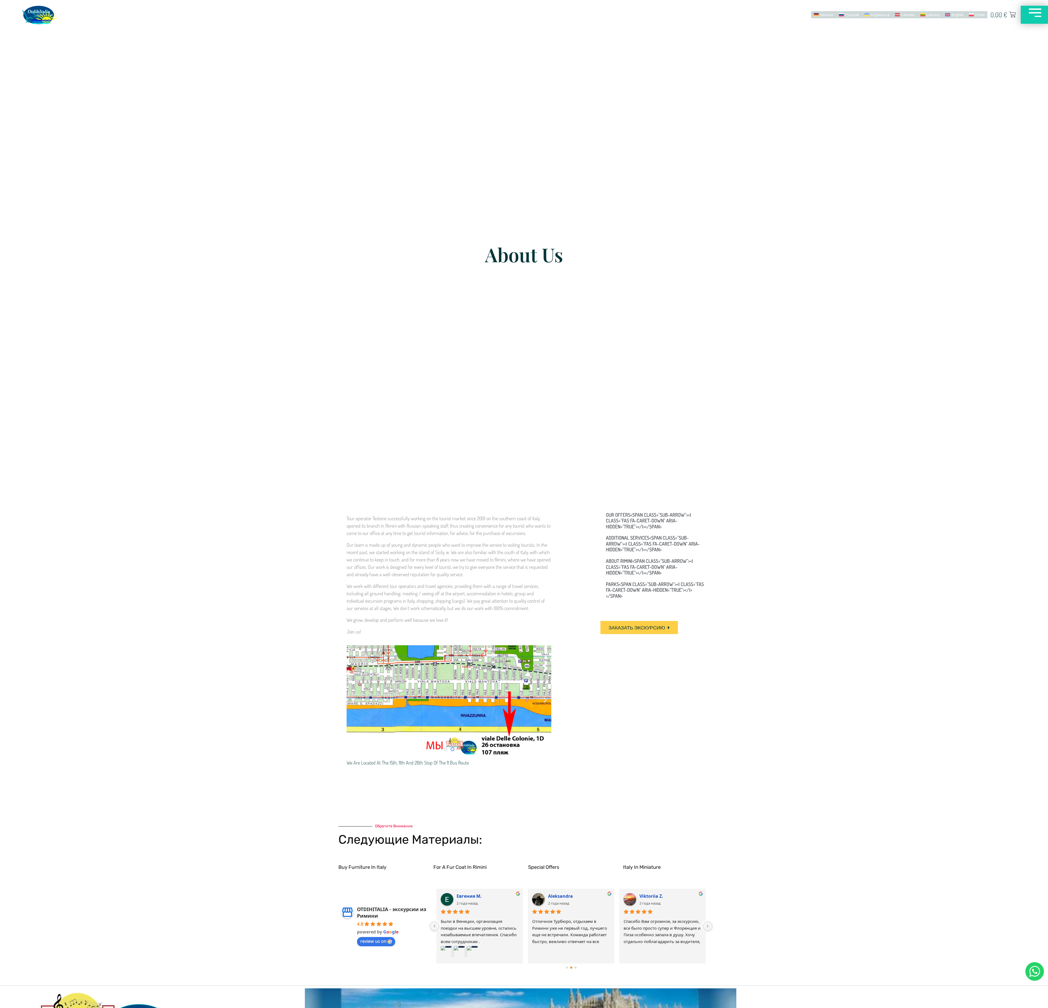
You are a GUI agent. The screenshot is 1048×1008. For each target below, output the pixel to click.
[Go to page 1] (571, 967)
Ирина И (649, 896)
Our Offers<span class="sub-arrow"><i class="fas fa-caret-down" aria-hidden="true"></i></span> (648, 521)
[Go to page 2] (575, 968)
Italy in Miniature (642, 867)
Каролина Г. (562, 896)
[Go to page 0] (566, 967)
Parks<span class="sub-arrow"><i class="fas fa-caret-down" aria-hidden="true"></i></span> (655, 590)
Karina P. (466, 896)
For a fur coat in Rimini (460, 867)
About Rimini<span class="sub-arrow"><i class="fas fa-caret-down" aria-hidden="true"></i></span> (649, 567)
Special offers (543, 867)
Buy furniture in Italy (362, 867)
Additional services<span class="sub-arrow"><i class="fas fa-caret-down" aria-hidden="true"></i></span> (653, 543)
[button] (352, 699)
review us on (373, 941)
